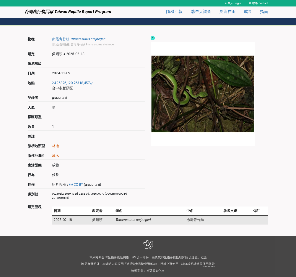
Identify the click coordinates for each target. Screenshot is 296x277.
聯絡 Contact (260, 3)
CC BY (78, 185)
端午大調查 (201, 11)
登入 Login (234, 3)
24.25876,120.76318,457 (71, 83)
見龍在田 (227, 11)
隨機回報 (174, 11)
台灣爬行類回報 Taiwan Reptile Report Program (67, 11)
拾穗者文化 (153, 270)
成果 (248, 11)
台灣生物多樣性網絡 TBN (119, 257)
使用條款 (209, 264)
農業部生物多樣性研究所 (171, 257)
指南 (264, 11)
